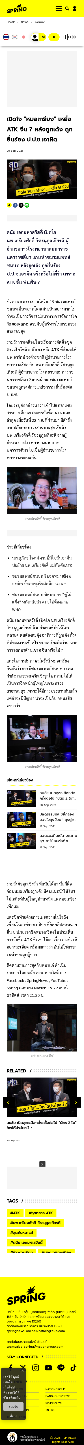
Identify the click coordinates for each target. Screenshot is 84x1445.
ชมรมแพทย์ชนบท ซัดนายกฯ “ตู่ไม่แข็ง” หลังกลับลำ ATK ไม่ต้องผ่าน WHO (41, 602)
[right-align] (66, 8)
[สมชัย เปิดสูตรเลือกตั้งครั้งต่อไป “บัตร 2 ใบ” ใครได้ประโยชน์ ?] (42, 1097)
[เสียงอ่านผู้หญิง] (38, 37)
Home (11, 22)
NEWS (25, 22)
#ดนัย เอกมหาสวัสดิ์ (26, 1242)
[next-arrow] (75, 1102)
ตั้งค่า (13, 1415)
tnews (50, 1410)
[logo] (17, 8)
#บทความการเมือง (56, 1252)
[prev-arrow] (9, 1102)
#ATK (15, 1213)
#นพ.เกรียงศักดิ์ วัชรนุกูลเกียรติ (35, 1223)
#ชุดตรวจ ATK (41, 1213)
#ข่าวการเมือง (21, 1252)
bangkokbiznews (58, 1396)
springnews (53, 1403)
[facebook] (15, 205)
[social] (35, 1368)
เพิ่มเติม (15, 1397)
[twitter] (21, 205)
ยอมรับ (13, 1406)
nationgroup (55, 1389)
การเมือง (40, 22)
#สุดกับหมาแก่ (21, 1232)
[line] (26, 205)
